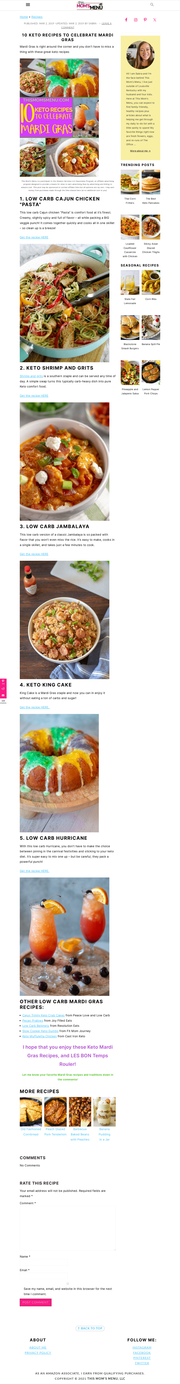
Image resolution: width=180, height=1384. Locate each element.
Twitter (142, 1363)
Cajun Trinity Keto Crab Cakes (43, 1015)
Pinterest (142, 1358)
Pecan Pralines (32, 1020)
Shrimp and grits (31, 376)
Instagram (142, 1347)
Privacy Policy (38, 1352)
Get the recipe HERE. (35, 707)
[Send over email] (3, 695)
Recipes (37, 17)
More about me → (140, 150)
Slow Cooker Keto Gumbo (40, 1031)
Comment (28, 1203)
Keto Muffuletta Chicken (39, 1036)
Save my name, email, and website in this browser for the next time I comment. (68, 1291)
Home (24, 17)
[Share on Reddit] (3, 688)
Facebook (142, 1352)
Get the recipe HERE (34, 237)
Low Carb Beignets (35, 1025)
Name (25, 1256)
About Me (38, 1347)
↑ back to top (90, 1328)
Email (25, 1270)
